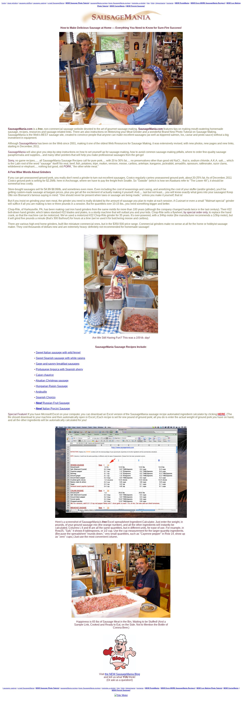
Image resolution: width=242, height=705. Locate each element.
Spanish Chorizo (45, 397)
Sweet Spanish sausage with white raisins (60, 358)
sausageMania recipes (99, 3)
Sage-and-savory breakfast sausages (57, 363)
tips (148, 3)
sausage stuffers (25, 3)
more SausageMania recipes (119, 3)
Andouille (41, 391)
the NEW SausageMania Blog (122, 674)
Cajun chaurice (45, 375)
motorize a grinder (139, 3)
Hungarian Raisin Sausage (52, 386)
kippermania (160, 3)
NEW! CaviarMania (117, 6)
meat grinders (12, 3)
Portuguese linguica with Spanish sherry (59, 369)
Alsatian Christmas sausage (52, 380)
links (152, 3)
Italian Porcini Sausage (53, 408)
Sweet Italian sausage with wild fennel (58, 352)
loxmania (170, 3)
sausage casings (39, 3)
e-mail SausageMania (56, 3)
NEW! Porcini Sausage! (135, 6)
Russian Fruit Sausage (53, 403)
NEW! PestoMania (182, 3)
